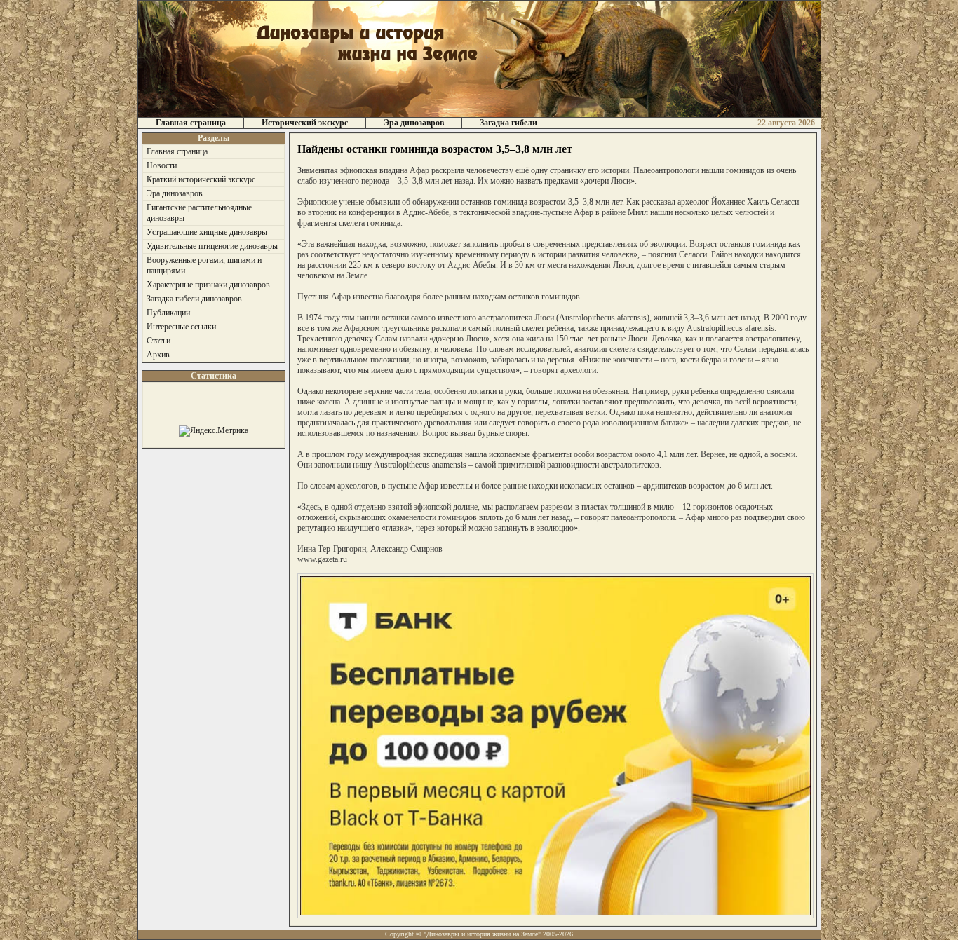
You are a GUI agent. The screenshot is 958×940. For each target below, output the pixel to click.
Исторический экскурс (305, 123)
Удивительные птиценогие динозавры (212, 246)
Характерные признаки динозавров (208, 285)
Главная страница (191, 123)
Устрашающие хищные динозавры (207, 232)
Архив (158, 355)
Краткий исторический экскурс (201, 179)
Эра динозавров (414, 123)
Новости (162, 165)
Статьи (158, 341)
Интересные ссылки (181, 327)
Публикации (168, 313)
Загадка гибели (508, 123)
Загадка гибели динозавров (194, 299)
